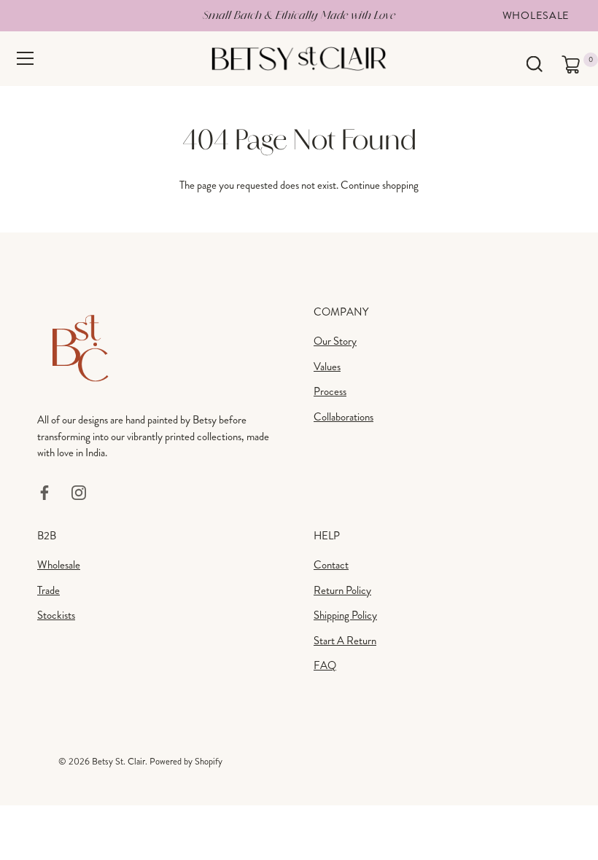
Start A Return (345, 641)
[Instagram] (78, 491)
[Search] (534, 64)
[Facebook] (44, 491)
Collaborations (343, 417)
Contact (331, 565)
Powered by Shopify (186, 761)
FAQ (325, 665)
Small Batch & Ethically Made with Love (299, 15)
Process (330, 391)
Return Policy (342, 590)
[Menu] (25, 58)
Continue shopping (380, 185)
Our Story (335, 341)
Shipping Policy (345, 615)
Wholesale (536, 15)
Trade (48, 590)
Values (327, 367)
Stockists (56, 615)
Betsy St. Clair (118, 761)
